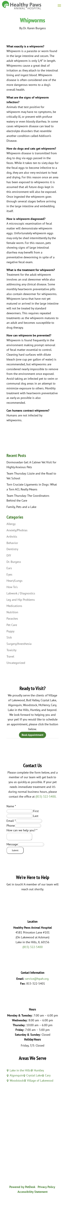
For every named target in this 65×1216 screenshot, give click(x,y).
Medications (14, 606)
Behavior (12, 543)
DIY (8, 555)
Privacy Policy (46, 1187)
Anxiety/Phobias (17, 530)
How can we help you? (21, 830)
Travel (10, 656)
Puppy (10, 631)
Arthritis (11, 536)
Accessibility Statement (33, 1192)
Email (11, 821)
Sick (9, 637)
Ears (9, 568)
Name (11, 806)
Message (12, 844)
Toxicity (11, 650)
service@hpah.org (37, 979)
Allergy (11, 524)
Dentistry (12, 549)
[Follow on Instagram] (35, 1202)
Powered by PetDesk (22, 1187)
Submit (15, 850)
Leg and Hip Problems (20, 600)
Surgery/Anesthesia (19, 644)
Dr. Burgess (13, 562)
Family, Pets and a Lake (21, 507)
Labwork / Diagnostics (20, 593)
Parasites (12, 618)
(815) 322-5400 (46, 796)
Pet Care (11, 625)
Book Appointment (32, 734)
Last (35, 816)
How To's (12, 587)
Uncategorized (15, 663)
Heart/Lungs (14, 581)
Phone (10, 825)
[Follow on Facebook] (29, 1202)
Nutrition (12, 612)
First (36, 811)
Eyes (9, 574)
